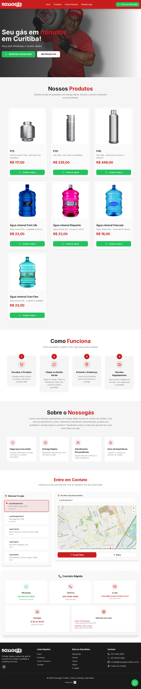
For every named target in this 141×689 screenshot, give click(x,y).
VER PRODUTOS (48, 54)
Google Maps (78, 555)
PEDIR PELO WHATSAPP (20, 54)
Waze (118, 555)
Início (48, 4)
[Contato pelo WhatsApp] (134, 682)
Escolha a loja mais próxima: (72, 495)
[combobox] (97, 500)
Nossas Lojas (86, 4)
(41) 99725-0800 (118, 658)
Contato (40, 665)
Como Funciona (71, 4)
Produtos (57, 4)
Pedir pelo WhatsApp (129, 4)
